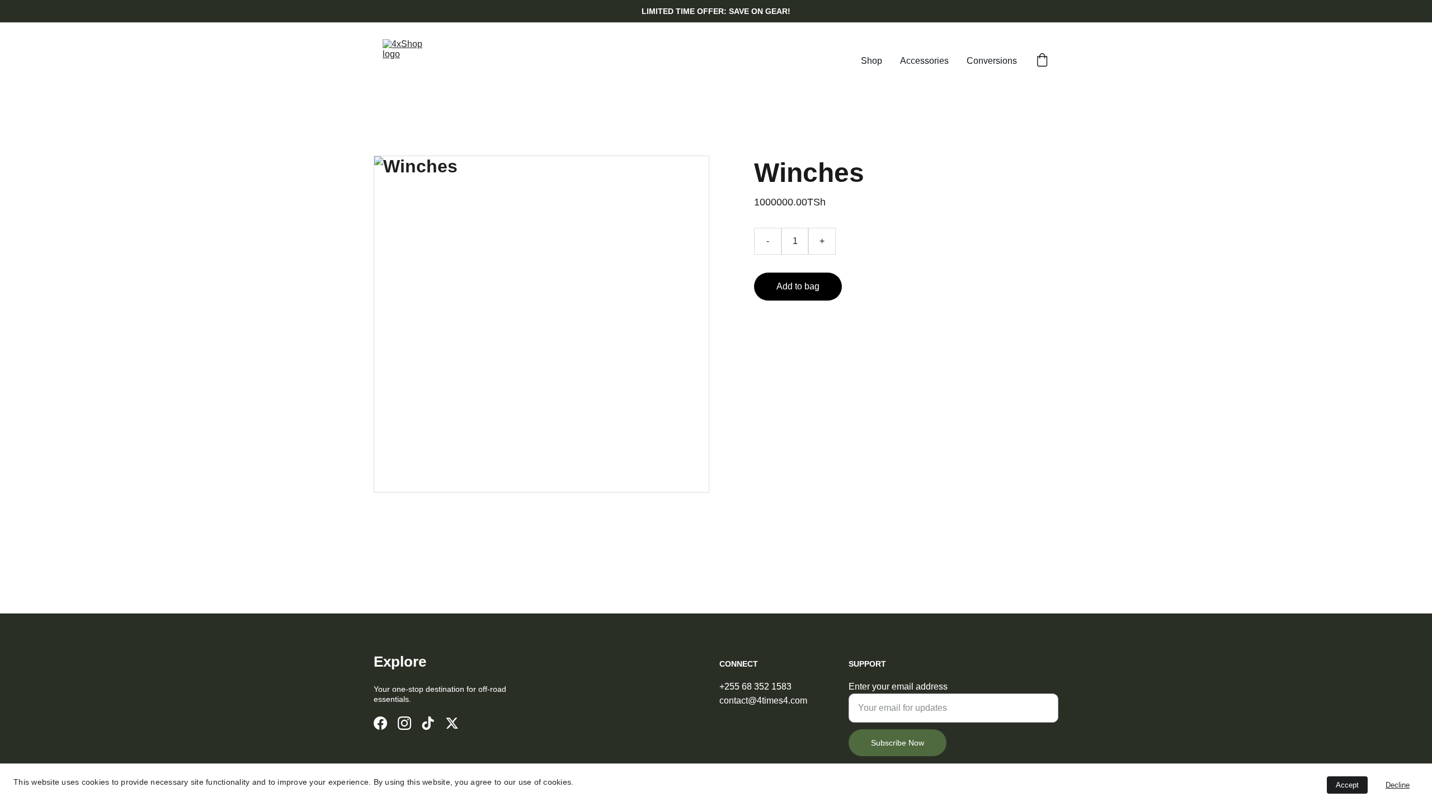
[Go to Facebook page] (380, 723)
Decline (1398, 785)
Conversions (992, 60)
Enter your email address (898, 686)
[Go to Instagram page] (404, 723)
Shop (871, 60)
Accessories (924, 60)
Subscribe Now (897, 742)
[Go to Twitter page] (452, 723)
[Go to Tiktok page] (428, 723)
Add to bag (797, 286)
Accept (1347, 785)
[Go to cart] (1042, 61)
